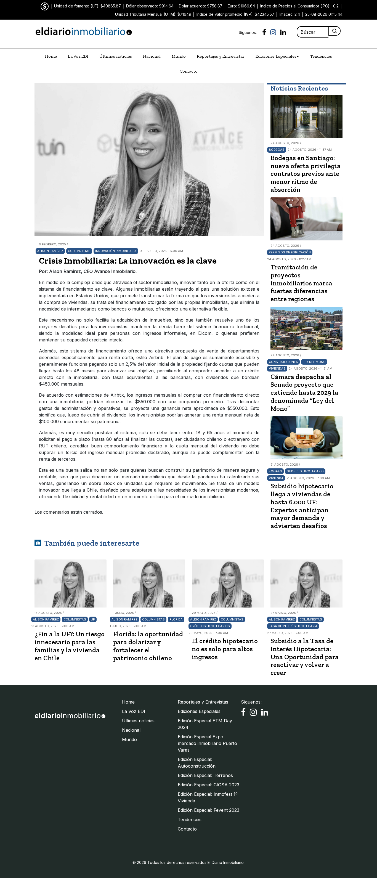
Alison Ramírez (50, 251)
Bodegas (277, 150)
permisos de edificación (290, 252)
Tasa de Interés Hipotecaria (293, 626)
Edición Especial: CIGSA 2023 (208, 784)
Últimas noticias (115, 56)
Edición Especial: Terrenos (205, 775)
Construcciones (283, 362)
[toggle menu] (297, 56)
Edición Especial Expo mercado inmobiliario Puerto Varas (207, 743)
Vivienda (276, 478)
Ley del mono (314, 362)
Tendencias (321, 56)
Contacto (189, 71)
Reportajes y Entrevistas (221, 56)
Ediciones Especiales (276, 56)
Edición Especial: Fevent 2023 (208, 810)
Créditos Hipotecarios (210, 626)
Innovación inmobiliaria (116, 251)
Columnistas (79, 251)
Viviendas (277, 368)
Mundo (179, 56)
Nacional (152, 56)
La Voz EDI (78, 56)
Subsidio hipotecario (305, 471)
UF (93, 619)
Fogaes (275, 471)
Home (51, 56)
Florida (176, 619)
